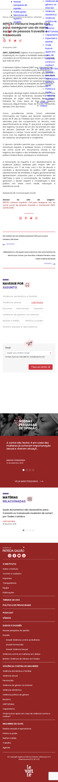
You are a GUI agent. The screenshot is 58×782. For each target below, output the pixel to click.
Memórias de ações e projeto (20, 18)
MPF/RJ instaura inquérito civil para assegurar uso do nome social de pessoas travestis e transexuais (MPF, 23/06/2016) (29, 205)
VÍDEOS (7, 618)
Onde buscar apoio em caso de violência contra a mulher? (50, 55)
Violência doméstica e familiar (20, 296)
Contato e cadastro (12, 573)
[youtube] (9, 32)
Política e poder (34, 321)
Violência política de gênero (51, 21)
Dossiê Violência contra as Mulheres (23, 640)
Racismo (49, 28)
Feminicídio (22, 308)
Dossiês (6, 635)
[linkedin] (9, 35)
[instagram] (9, 25)
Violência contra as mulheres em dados (21, 654)
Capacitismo (9, 709)
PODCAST (8, 612)
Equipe (6, 587)
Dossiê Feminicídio (14, 644)
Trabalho (50, 95)
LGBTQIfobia (8, 704)
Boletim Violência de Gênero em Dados (21, 658)
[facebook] (8, 28)
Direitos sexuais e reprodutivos (20, 327)
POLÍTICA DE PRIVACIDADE (17, 605)
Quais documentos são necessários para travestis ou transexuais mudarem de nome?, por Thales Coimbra (28, 513)
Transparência (9, 583)
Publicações (19, 11)
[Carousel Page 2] (27, 470)
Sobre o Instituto (10, 569)
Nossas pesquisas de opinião (20, 5)
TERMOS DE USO (11, 599)
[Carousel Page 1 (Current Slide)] (23, 470)
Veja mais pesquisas (26, 481)
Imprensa (7, 578)
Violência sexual (12, 302)
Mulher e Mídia (11, 321)
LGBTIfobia (37, 302)
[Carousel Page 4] (33, 470)
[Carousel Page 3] (30, 470)
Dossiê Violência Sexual (17, 649)
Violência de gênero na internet (21, 314)
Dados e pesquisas (15, 460)
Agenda (49, 99)
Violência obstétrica (12, 690)
